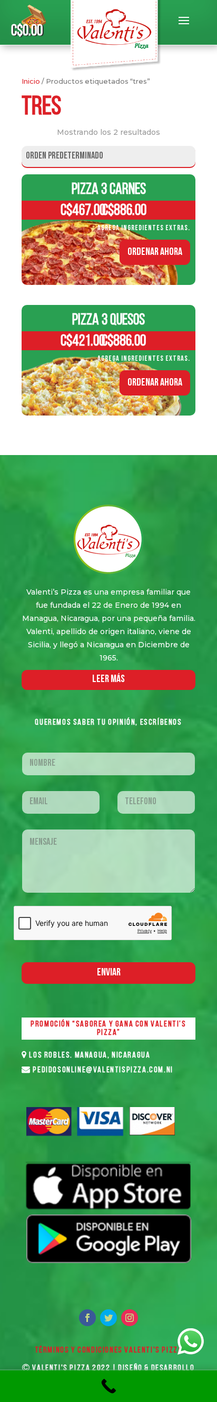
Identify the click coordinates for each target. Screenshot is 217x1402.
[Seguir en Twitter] (108, 1317)
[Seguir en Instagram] (129, 1317)
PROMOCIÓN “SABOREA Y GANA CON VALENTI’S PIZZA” (108, 1028)
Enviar (109, 972)
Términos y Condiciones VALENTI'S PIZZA (109, 1350)
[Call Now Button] (108, 1386)
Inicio (31, 81)
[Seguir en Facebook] (87, 1317)
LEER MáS (108, 679)
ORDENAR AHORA (154, 252)
